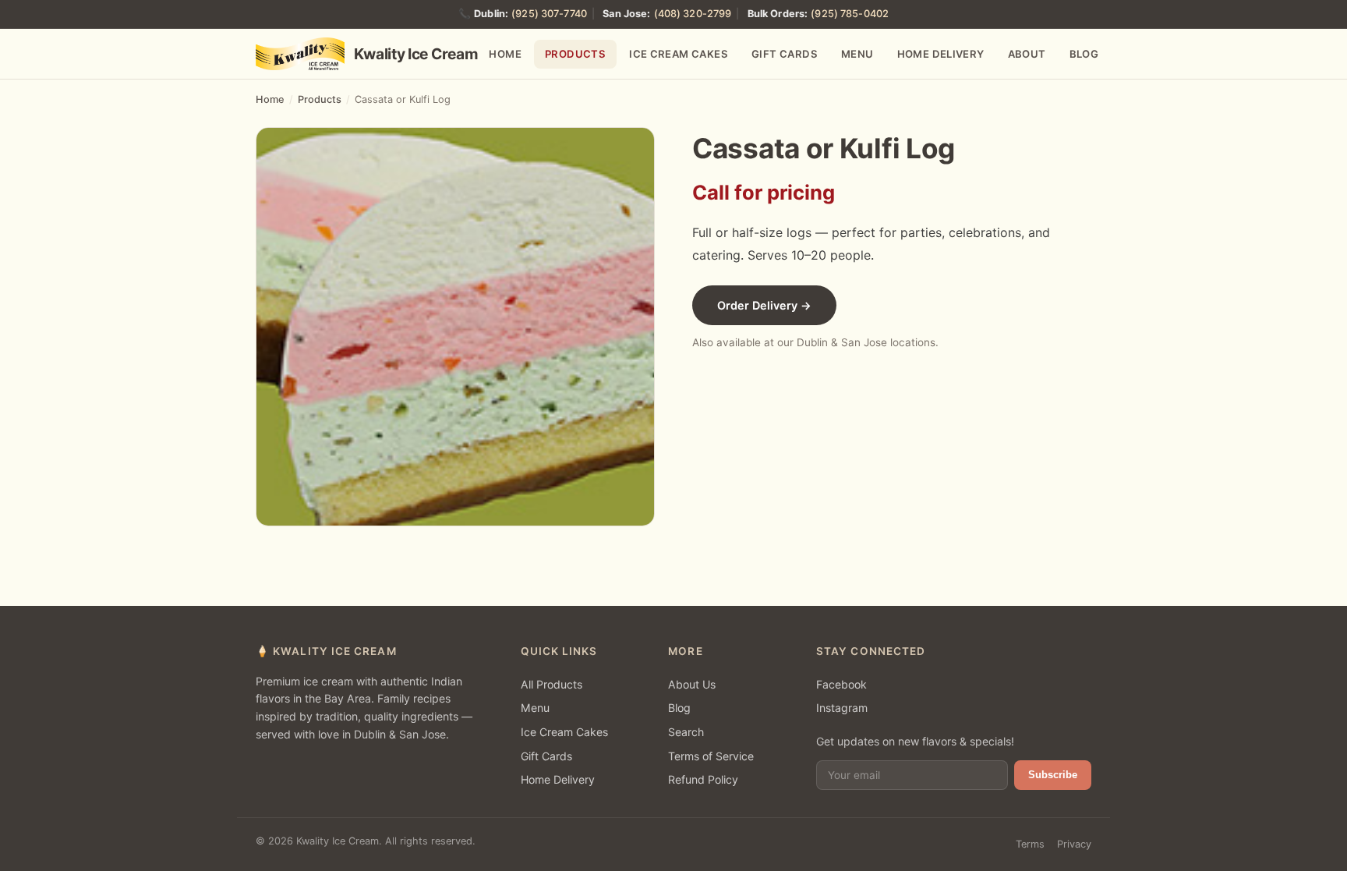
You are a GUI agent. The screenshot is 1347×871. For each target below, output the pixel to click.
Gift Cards (546, 756)
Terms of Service (711, 756)
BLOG (1084, 54)
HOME (505, 54)
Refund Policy (703, 779)
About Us (692, 684)
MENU (857, 54)
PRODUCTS (575, 54)
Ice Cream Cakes (564, 731)
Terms (1030, 844)
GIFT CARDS (784, 54)
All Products (551, 684)
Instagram (842, 707)
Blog (679, 707)
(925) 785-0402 (850, 13)
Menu (535, 707)
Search (686, 731)
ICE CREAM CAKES (678, 54)
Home (270, 99)
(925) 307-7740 (549, 13)
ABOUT (1027, 54)
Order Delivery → (764, 305)
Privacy (1074, 844)
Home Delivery (558, 779)
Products (319, 99)
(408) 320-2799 (693, 13)
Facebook (841, 684)
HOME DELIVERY (941, 54)
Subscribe (1052, 775)
